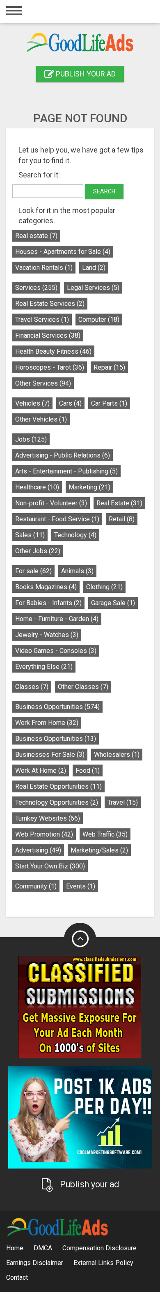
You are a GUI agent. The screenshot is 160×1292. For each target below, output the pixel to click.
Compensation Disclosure (99, 1248)
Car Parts (109, 403)
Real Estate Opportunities (58, 786)
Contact (17, 1277)
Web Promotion (44, 834)
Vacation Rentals (44, 267)
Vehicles (32, 403)
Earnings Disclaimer (34, 1263)
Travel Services (42, 319)
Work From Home (46, 723)
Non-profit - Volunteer (51, 503)
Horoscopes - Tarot (49, 367)
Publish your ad (85, 74)
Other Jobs (37, 551)
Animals (77, 571)
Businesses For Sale (50, 754)
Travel (122, 802)
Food (87, 770)
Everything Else (44, 667)
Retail (122, 519)
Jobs (31, 439)
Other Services (43, 383)
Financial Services (47, 335)
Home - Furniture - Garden (56, 619)
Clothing (104, 587)
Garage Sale (113, 603)
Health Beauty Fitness (53, 351)
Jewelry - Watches (46, 635)
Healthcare (37, 487)
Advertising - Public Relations (62, 455)
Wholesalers (116, 754)
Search (104, 191)
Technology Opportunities (56, 802)
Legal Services (93, 288)
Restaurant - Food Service (57, 519)
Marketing (89, 487)
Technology (75, 535)
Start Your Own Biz (50, 866)
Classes (31, 687)
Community (36, 886)
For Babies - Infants (48, 603)
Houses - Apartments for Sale (62, 252)
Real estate (36, 236)
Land (93, 267)
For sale (33, 571)
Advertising (38, 850)
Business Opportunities (57, 707)
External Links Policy (103, 1263)
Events (80, 886)
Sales (30, 535)
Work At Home (40, 770)
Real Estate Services (50, 303)
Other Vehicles (41, 419)
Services (36, 288)
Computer (98, 319)
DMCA (43, 1248)
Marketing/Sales (99, 850)
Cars (70, 403)
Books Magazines (46, 587)
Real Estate (119, 503)
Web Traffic (105, 834)
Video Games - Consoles (55, 651)
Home (14, 1248)
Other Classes (83, 687)
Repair (109, 367)
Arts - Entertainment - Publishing (66, 471)
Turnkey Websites (47, 818)
